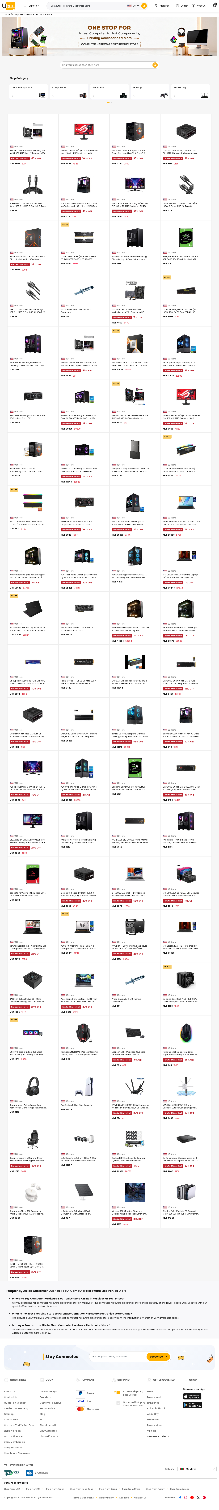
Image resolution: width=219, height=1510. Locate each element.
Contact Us (10, 1397)
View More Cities (157, 1436)
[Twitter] (198, 1497)
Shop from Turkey (155, 1488)
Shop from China (131, 1488)
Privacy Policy (106, 1497)
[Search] (144, 6)
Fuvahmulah (154, 1397)
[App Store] (192, 1397)
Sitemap (9, 1414)
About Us (9, 1391)
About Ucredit (48, 1425)
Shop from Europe (179, 1488)
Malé (150, 1391)
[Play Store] (192, 1406)
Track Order (11, 1419)
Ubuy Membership (14, 1442)
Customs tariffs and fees (19, 1425)
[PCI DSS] (11, 1473)
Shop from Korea (108, 1488)
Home (7, 14)
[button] (163, 6)
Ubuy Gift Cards (49, 1436)
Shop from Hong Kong (81, 1488)
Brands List (46, 1397)
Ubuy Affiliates (48, 1430)
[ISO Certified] (35, 1472)
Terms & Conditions (83, 1497)
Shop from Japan (55, 1488)
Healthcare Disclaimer (17, 1453)
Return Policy (47, 1408)
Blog (42, 1414)
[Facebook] (180, 1497)
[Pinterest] (204, 1497)
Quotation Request (15, 1402)
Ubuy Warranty (13, 1447)
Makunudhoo (155, 1425)
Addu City (153, 1414)
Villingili (151, 1430)
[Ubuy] (8, 5)
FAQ (42, 1419)
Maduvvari (153, 1419)
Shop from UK (32, 1488)
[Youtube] (192, 1497)
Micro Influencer (13, 1436)
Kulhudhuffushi (156, 1408)
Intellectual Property (16, 1408)
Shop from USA (12, 1488)
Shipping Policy (12, 1430)
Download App (48, 1391)
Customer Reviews (50, 1402)
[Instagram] (185, 1497)
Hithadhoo (153, 1402)
